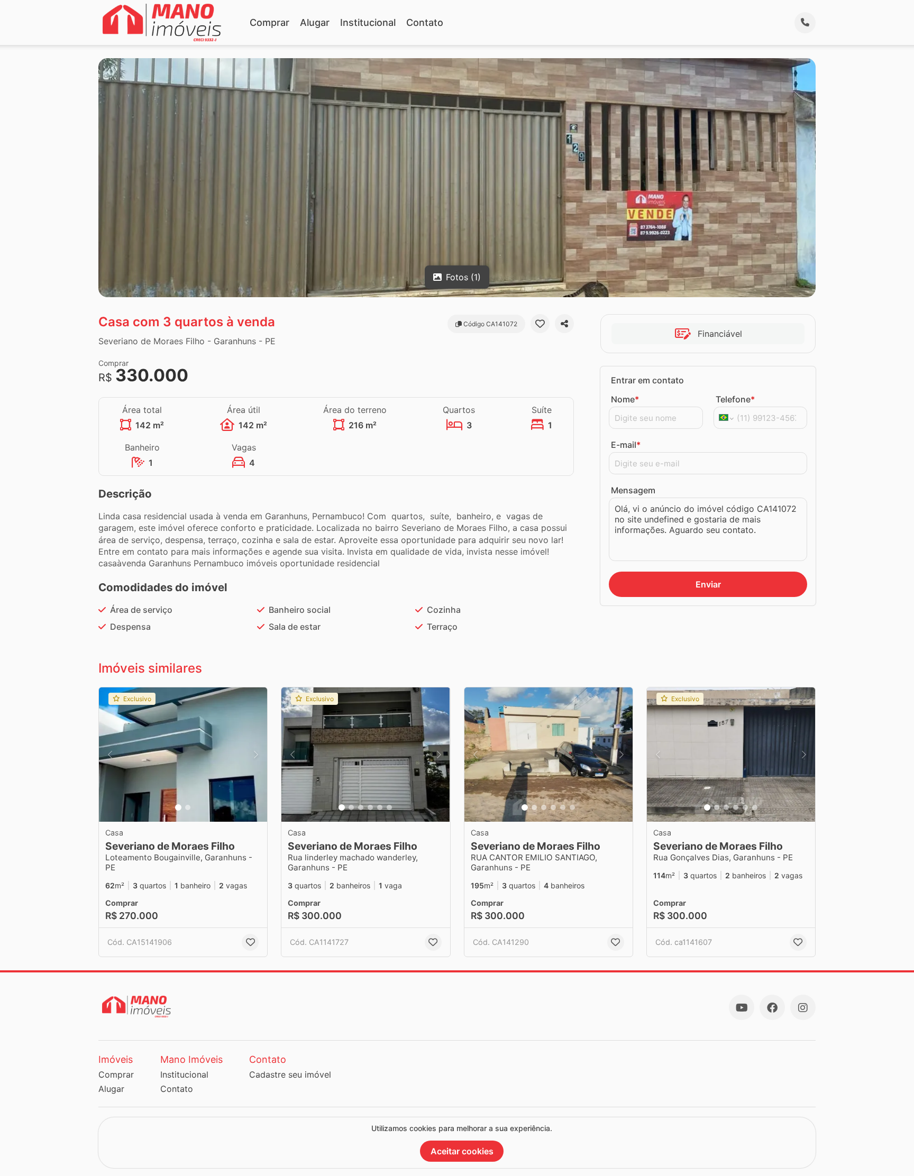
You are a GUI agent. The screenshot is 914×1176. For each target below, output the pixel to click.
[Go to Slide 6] (389, 807)
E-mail (626, 444)
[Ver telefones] (805, 22)
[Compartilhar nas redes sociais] (564, 323)
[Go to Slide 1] (178, 807)
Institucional (368, 22)
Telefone (735, 399)
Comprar (269, 22)
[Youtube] (741, 1007)
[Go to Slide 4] (370, 807)
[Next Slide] (256, 754)
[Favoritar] (540, 323)
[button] (183, 754)
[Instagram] (803, 1007)
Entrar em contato (647, 380)
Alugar (315, 22)
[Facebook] (772, 1007)
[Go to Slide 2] (187, 807)
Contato (424, 22)
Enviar (708, 584)
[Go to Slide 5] (379, 807)
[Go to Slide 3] (360, 807)
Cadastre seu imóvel (290, 1074)
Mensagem (633, 490)
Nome (625, 399)
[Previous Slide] (110, 754)
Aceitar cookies (462, 1151)
